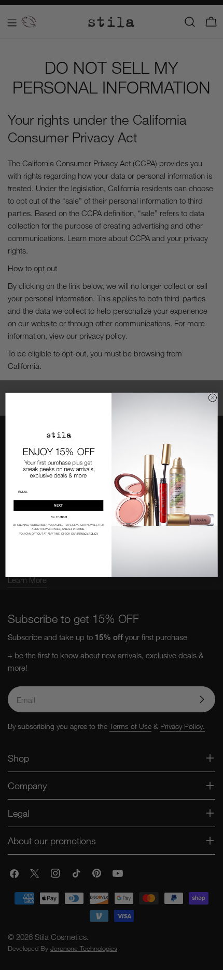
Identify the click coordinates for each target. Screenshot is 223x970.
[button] (58, 517)
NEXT (58, 505)
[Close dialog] (212, 398)
